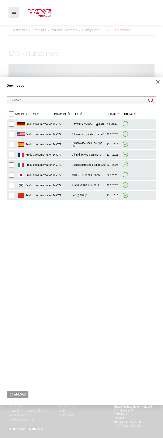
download (18, 394)
